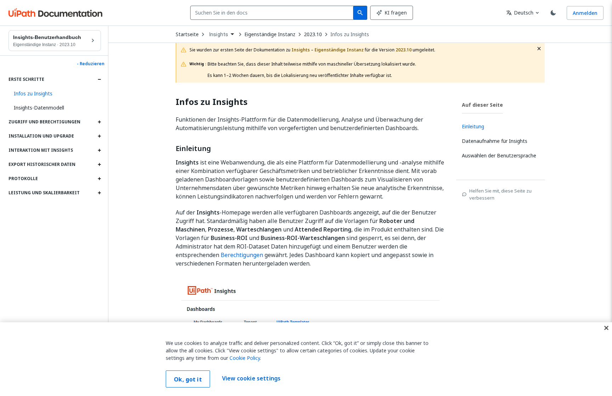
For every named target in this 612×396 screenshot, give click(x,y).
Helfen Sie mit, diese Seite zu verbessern (500, 194)
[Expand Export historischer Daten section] (99, 164)
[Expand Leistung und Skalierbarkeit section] (99, 193)
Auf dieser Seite (482, 104)
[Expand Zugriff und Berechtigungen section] (99, 122)
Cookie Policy (245, 358)
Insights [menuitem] (218, 34)
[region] (306, 359)
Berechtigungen (242, 255)
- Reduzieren (90, 64)
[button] (54, 94)
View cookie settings (251, 378)
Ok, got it (188, 379)
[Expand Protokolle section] (99, 178)
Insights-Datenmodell (39, 107)
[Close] (606, 328)
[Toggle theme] (553, 13)
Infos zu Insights (349, 34)
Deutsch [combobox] (519, 12)
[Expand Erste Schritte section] (99, 79)
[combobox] (273, 12)
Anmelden (585, 13)
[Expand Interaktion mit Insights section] (99, 150)
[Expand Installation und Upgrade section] (99, 136)
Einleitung (193, 149)
